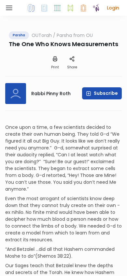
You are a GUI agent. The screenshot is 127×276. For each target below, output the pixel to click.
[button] (113, 8)
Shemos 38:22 (53, 256)
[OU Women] (96, 8)
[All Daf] (83, 8)
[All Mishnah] (44, 8)
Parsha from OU (75, 35)
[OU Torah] (31, 8)
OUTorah (42, 35)
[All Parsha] (70, 8)
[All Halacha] (57, 8)
